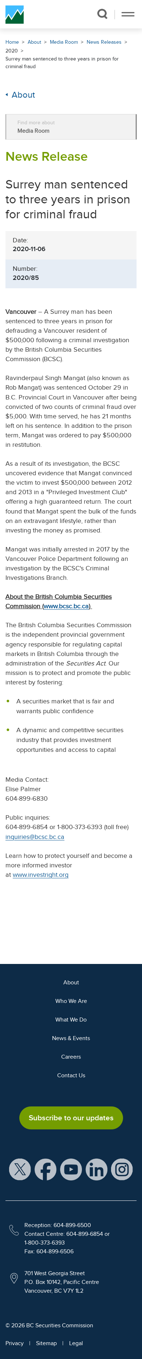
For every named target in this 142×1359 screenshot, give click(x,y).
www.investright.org (40, 874)
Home (12, 42)
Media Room (64, 42)
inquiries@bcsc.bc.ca (34, 836)
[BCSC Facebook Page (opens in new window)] (45, 1169)
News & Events (71, 1038)
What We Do (71, 1019)
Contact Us (71, 1075)
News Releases (104, 42)
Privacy (14, 1343)
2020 (11, 51)
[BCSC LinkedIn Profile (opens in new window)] (96, 1169)
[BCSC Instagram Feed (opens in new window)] (122, 1169)
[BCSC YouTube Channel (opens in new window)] (71, 1169)
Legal (76, 1343)
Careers (71, 1057)
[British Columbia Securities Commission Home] (14, 14)
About (34, 42)
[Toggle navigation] (128, 14)
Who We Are (71, 1001)
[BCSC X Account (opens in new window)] (20, 1169)
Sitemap (46, 1343)
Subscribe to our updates (71, 1117)
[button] (102, 14)
